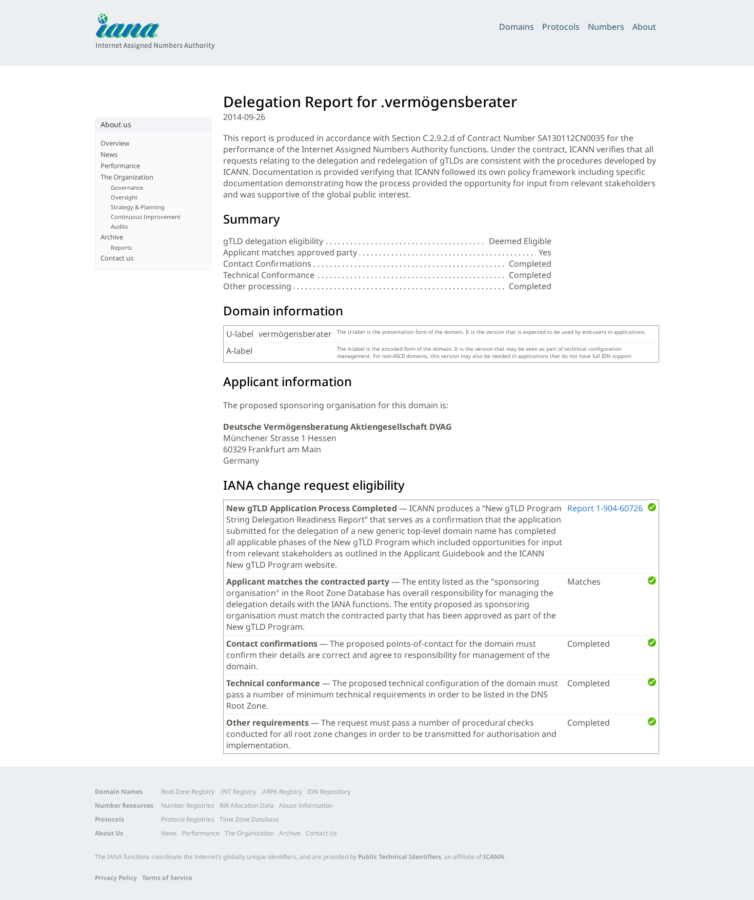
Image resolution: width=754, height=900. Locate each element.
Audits (119, 226)
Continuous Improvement (146, 217)
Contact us (117, 258)
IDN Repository (328, 791)
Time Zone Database (249, 819)
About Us (109, 833)
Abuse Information (305, 805)
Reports (121, 247)
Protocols (561, 26)
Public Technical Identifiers (399, 856)
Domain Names (119, 791)
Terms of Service (167, 877)
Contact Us (321, 833)
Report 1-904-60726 (605, 508)
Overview (115, 143)
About (644, 26)
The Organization (127, 177)
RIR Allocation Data (247, 805)
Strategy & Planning (138, 207)
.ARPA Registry (281, 791)
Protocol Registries (187, 819)
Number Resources (124, 805)
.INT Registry (238, 791)
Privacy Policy (116, 877)
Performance (120, 165)
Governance (127, 187)
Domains (516, 26)
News (109, 154)
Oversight (124, 197)
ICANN (493, 856)
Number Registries (187, 805)
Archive (112, 237)
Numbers (606, 26)
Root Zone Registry (187, 791)
